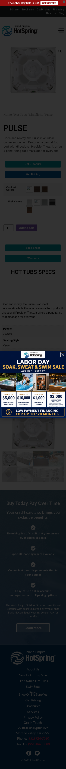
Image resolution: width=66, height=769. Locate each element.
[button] (63, 355)
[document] (33, 384)
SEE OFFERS (49, 3)
